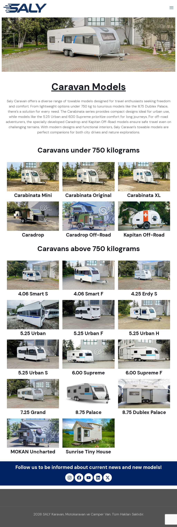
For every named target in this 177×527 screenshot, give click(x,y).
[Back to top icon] (160, 520)
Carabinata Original (88, 195)
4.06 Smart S (33, 294)
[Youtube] (88, 477)
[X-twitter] (107, 477)
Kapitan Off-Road (144, 235)
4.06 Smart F (88, 294)
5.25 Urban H (144, 333)
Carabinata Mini (33, 195)
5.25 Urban (33, 333)
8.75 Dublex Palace (144, 412)
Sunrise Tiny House (88, 452)
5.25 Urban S (33, 373)
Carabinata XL (144, 195)
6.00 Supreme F (144, 373)
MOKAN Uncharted (33, 452)
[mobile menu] (171, 8)
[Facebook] (79, 477)
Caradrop (33, 235)
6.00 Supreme (88, 373)
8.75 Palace (88, 412)
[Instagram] (69, 477)
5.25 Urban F (88, 333)
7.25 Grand (33, 412)
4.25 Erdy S (144, 294)
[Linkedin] (98, 477)
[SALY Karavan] (24, 8)
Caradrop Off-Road (88, 235)
